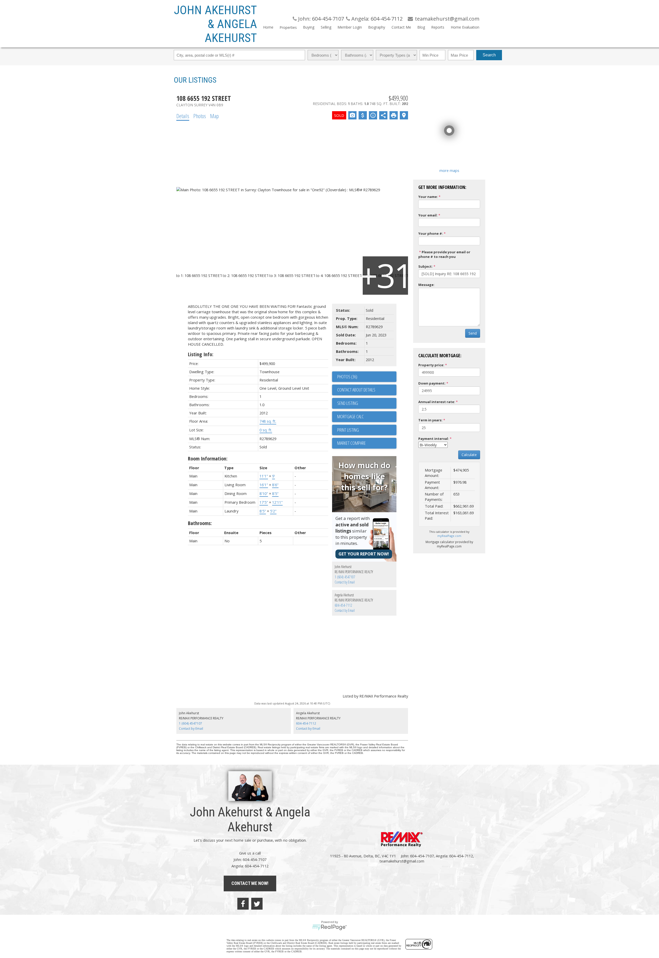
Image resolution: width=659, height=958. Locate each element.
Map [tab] (214, 116)
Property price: (431, 365)
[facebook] (243, 904)
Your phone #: (430, 233)
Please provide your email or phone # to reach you (444, 254)
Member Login (349, 27)
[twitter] (257, 904)
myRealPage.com (449, 536)
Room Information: (208, 458)
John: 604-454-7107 (320, 18)
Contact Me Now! (249, 883)
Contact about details (356, 390)
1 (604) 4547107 (345, 576)
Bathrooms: (200, 523)
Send (473, 333)
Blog (421, 27)
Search (489, 55)
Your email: (428, 215)
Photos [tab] (199, 116)
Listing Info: (200, 354)
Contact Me (401, 27)
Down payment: (432, 383)
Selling (326, 27)
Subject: (425, 266)
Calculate (469, 454)
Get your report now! (364, 554)
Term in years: (430, 420)
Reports (437, 27)
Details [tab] (182, 116)
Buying (308, 27)
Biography (376, 27)
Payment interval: (433, 438)
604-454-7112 (343, 605)
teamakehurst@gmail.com (401, 861)
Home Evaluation (465, 27)
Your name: (428, 196)
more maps (449, 170)
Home (268, 27)
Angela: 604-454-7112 (376, 18)
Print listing (348, 430)
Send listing (347, 403)
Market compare (351, 443)
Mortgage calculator (366, 416)
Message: (426, 284)
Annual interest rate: (436, 401)
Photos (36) (347, 376)
